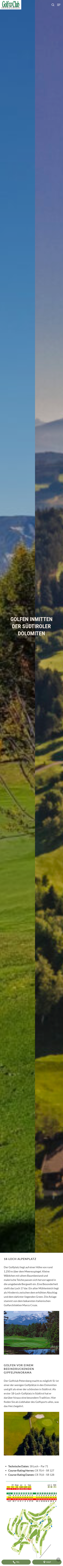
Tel (17, 1562)
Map (48, 1562)
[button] (58, 4)
